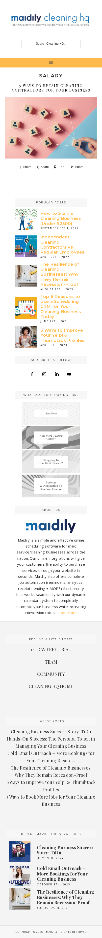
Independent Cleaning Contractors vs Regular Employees (62, 244)
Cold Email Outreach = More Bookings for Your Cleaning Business (62, 873)
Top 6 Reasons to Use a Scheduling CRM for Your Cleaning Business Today (60, 306)
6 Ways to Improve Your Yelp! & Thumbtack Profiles (62, 335)
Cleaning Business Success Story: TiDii (51, 732)
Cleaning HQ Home (51, 686)
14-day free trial (51, 649)
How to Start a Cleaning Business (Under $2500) (60, 218)
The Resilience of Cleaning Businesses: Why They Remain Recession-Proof (59, 274)
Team (51, 662)
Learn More (66, 612)
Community (51, 674)
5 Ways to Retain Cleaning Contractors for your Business (51, 88)
